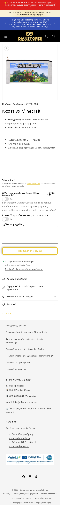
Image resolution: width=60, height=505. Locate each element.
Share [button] (9, 313)
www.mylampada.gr (19, 438)
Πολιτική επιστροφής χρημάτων (25, 494)
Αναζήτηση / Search (16, 325)
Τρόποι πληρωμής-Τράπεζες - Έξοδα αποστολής (24, 341)
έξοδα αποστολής (33, 183)
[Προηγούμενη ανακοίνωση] (5, 13)
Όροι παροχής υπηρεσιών (22, 498)
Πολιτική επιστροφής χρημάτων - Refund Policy (29, 355)
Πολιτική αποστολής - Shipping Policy (25, 349)
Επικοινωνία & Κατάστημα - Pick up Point (26, 332)
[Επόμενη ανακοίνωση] (54, 13)
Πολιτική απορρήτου (16, 369)
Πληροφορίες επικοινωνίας (22, 503)
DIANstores (24, 490)
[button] (6, 36)
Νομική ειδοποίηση (43, 503)
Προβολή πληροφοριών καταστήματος (24, 269)
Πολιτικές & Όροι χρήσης (18, 362)
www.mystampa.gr (19, 446)
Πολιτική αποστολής (43, 498)
